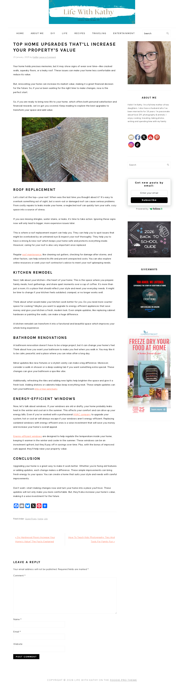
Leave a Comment (47, 57)
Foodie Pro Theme (123, 680)
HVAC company (82, 414)
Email (17, 631)
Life (46, 519)
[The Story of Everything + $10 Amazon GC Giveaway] (149, 317)
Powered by (142, 209)
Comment (19, 575)
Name (17, 619)
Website (18, 643)
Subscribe (149, 200)
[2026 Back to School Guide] (149, 257)
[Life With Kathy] (92, 25)
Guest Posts (31, 519)
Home (40, 519)
